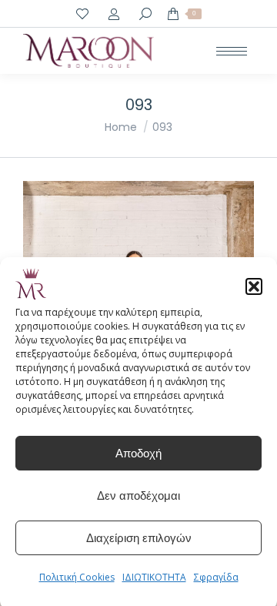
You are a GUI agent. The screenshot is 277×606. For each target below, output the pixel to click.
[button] (254, 286)
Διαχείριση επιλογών (139, 537)
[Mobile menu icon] (231, 51)
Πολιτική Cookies (77, 577)
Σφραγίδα (216, 577)
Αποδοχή (138, 453)
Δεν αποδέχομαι (138, 495)
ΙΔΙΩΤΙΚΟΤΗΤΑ (154, 577)
